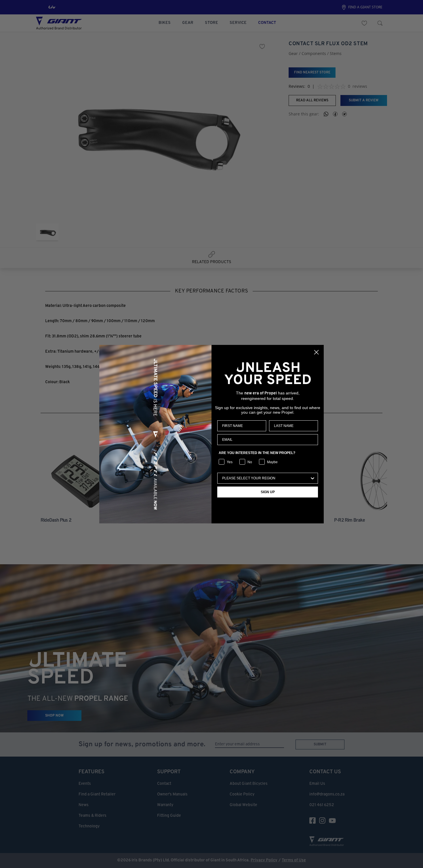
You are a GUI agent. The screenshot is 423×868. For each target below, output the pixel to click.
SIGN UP (268, 492)
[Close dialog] (316, 352)
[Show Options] (312, 478)
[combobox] (266, 478)
